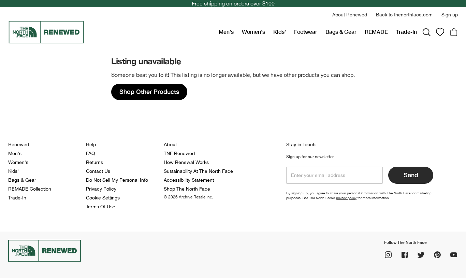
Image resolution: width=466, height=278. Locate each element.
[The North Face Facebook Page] (405, 255)
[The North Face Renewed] (110, 32)
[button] (349, 15)
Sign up (449, 14)
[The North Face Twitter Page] (421, 255)
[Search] (426, 32)
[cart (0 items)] (454, 32)
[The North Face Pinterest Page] (437, 255)
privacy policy (346, 198)
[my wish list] (440, 32)
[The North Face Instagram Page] (388, 255)
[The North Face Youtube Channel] (454, 255)
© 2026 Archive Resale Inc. (188, 197)
